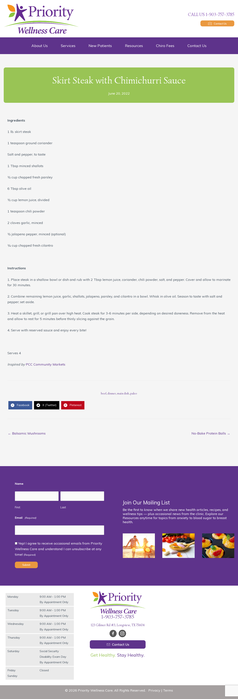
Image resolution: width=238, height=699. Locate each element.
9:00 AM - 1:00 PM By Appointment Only (54, 599)
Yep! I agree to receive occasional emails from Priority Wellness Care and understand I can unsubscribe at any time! (58, 548)
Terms (168, 690)
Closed (44, 670)
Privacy (154, 690)
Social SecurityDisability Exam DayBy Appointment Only (54, 656)
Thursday (13, 637)
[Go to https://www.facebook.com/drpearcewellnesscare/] (113, 634)
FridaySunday (12, 673)
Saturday (13, 651)
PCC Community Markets (45, 364)
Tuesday (13, 610)
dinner (111, 393)
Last (63, 507)
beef (103, 393)
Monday (12, 596)
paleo (133, 393)
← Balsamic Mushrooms (27, 433)
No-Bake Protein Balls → (211, 433)
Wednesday (15, 624)
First (17, 507)
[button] (217, 23)
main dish (123, 393)
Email (25, 517)
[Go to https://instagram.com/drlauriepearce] (122, 634)
